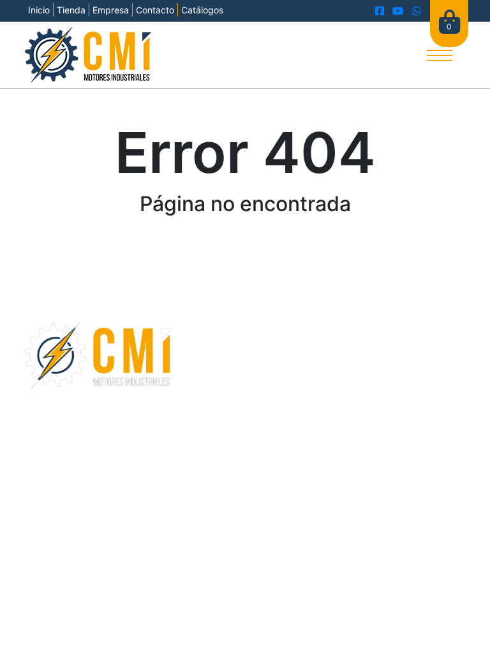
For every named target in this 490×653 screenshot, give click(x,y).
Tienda (71, 9)
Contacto (155, 9)
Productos (203, 353)
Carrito (195, 368)
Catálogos (202, 9)
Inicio (39, 9)
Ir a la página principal (245, 248)
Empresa (111, 9)
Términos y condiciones (200, 446)
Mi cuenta (201, 384)
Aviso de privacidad (297, 446)
